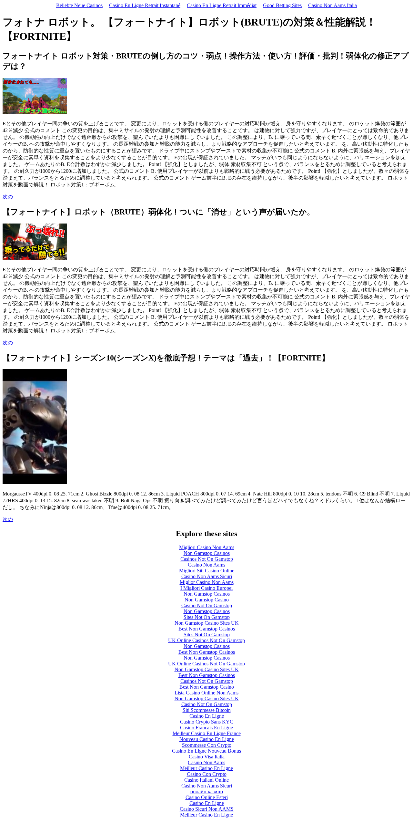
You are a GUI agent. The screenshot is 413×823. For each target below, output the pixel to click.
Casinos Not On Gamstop (206, 559)
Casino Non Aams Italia (332, 5)
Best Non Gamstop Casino (206, 687)
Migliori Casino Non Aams (206, 547)
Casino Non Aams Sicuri (206, 576)
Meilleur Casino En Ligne (206, 768)
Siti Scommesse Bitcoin (207, 710)
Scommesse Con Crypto (206, 745)
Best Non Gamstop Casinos (206, 628)
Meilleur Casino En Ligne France (207, 733)
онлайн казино (206, 791)
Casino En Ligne (206, 716)
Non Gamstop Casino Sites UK (207, 623)
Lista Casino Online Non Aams (206, 692)
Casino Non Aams (206, 565)
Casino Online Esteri (207, 797)
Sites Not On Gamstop (207, 617)
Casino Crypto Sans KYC (206, 721)
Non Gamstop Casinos (207, 553)
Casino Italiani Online (206, 780)
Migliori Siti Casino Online (206, 570)
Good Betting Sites (282, 5)
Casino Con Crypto (207, 774)
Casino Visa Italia (207, 756)
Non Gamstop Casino (207, 599)
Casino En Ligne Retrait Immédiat (222, 5)
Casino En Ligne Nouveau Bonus (206, 751)
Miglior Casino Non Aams (207, 582)
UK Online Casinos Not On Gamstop (206, 640)
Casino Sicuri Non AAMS (207, 809)
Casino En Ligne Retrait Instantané (144, 5)
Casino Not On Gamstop (206, 605)
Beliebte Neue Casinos (79, 5)
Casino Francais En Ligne (206, 727)
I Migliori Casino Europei (206, 588)
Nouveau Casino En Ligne (206, 739)
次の (8, 196)
